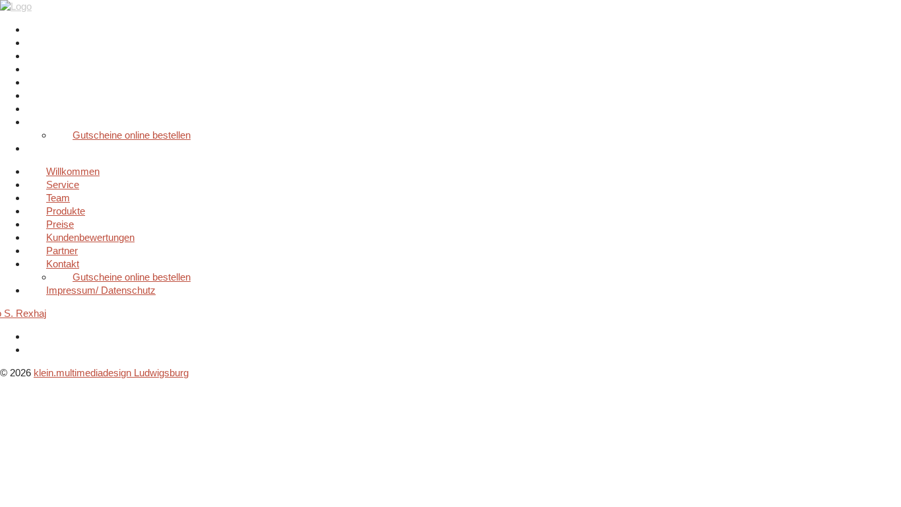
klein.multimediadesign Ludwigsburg (111, 372)
